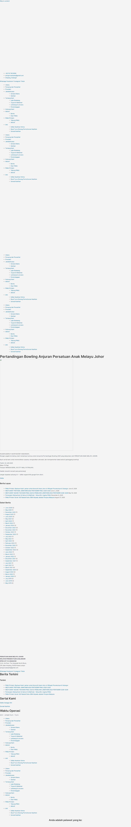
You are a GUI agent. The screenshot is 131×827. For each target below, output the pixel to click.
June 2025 (8, 516)
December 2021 (10, 558)
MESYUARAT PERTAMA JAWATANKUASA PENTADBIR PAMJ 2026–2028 (28, 491)
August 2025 (9, 514)
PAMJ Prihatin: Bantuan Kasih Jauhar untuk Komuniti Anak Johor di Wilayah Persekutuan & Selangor (36, 488)
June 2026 (8, 508)
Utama (7, 85)
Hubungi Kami (9, 109)
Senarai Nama (15, 94)
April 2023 (8, 541)
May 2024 (8, 519)
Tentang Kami (9, 98)
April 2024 (8, 521)
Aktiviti (7, 111)
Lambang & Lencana (17, 105)
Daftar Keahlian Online (18, 127)
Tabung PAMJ (15, 120)
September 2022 (10, 550)
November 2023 (10, 530)
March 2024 (9, 523)
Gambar (13, 96)
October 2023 (9, 532)
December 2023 (10, 528)
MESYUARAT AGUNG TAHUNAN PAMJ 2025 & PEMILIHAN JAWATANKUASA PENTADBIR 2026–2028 (36, 493)
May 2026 (8, 510)
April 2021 (8, 565)
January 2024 (9, 525)
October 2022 (9, 547)
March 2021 (9, 567)
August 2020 (9, 572)
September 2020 (10, 570)
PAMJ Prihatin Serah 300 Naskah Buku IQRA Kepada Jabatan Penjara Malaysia (29, 497)
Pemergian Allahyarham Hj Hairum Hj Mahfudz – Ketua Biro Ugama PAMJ (28, 495)
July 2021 (8, 563)
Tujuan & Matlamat (16, 102)
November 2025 (10, 512)
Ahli (6, 125)
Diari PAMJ (14, 116)
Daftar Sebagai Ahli (6, 703)
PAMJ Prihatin (9, 118)
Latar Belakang (15, 100)
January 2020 (9, 576)
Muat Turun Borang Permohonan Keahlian (24, 129)
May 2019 (8, 583)
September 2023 (10, 534)
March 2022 (9, 554)
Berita (12, 113)
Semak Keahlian (16, 131)
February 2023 (10, 543)
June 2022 (8, 552)
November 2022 (10, 545)
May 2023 (8, 539)
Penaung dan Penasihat (12, 87)
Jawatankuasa (9, 91)
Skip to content (5, 1)
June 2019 (8, 581)
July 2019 (8, 578)
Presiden (8, 89)
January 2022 (9, 556)
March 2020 (9, 574)
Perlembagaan (15, 107)
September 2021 (10, 561)
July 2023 (8, 536)
